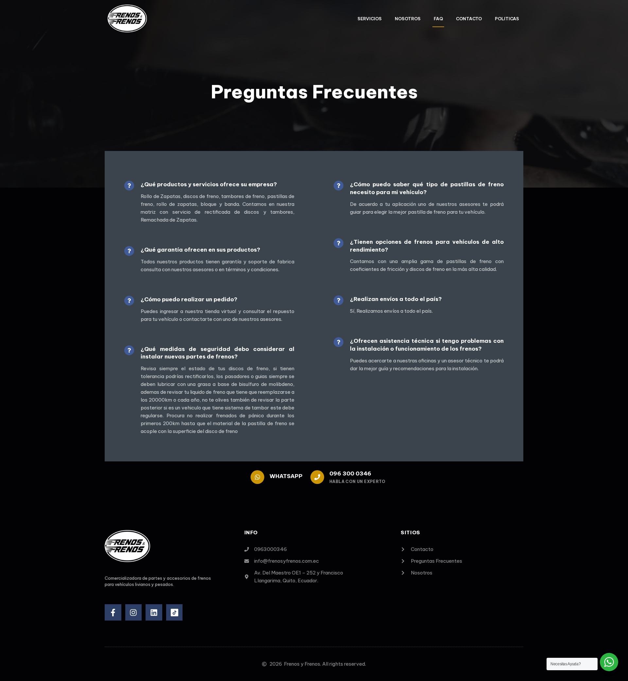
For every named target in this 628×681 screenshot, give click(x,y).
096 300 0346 (350, 473)
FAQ (438, 18)
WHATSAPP (286, 476)
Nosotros (408, 18)
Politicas (507, 18)
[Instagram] (133, 612)
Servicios (370, 18)
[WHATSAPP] (257, 477)
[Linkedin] (154, 612)
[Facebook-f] (113, 612)
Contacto (469, 18)
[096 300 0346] (317, 477)
